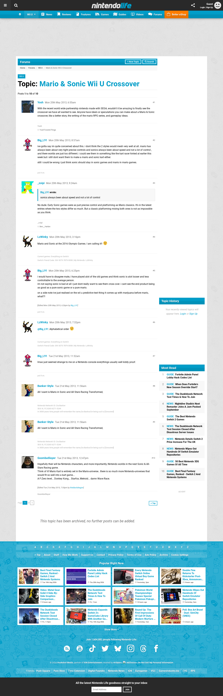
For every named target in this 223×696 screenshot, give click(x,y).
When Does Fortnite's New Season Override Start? (182, 386)
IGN (130, 670)
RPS (193, 670)
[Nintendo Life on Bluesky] (117, 649)
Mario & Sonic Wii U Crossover (89, 83)
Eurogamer (141, 670)
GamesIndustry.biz (169, 670)
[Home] (20, 14)
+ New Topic (133, 61)
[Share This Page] (193, 5)
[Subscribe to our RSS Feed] (67, 649)
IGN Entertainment (93, 662)
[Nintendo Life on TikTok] (92, 649)
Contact (101, 554)
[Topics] (5, 5)
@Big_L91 (42, 329)
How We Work (70, 554)
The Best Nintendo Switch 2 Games (181, 418)
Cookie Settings (179, 554)
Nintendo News (116, 670)
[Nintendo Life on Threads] (143, 649)
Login (202, 7)
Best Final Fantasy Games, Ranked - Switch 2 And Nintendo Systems (183, 474)
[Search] (16, 5)
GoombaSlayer (46, 458)
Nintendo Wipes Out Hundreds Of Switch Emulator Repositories (183, 451)
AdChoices (131, 662)
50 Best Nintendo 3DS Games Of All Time (183, 463)
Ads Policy (150, 554)
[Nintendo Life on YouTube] (79, 649)
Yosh (40, 102)
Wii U (40, 68)
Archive (164, 554)
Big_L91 (42, 140)
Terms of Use (134, 554)
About (47, 554)
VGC (153, 670)
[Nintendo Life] (111, 5)
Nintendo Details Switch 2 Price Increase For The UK (185, 440)
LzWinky (42, 236)
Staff (56, 554)
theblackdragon (76, 487)
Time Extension (76, 670)
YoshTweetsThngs (48, 130)
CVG (185, 670)
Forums (25, 62)
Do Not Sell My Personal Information (155, 662)
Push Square (43, 670)
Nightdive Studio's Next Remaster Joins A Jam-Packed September (184, 406)
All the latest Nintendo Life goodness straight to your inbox (111, 682)
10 (154, 458)
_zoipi (41, 183)
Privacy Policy (115, 554)
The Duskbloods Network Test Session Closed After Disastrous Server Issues (184, 429)
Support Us (87, 554)
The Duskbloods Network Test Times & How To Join (185, 395)
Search (150, 61)
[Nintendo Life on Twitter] (105, 649)
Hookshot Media (65, 662)
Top (38, 554)
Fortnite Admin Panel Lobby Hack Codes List (182, 376)
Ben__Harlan (45, 226)
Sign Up (209, 7)
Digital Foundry (96, 670)
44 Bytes (117, 662)
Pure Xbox (59, 670)
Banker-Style (45, 386)
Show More (110, 629)
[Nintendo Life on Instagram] (130, 649)
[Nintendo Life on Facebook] (156, 649)
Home (22, 68)
